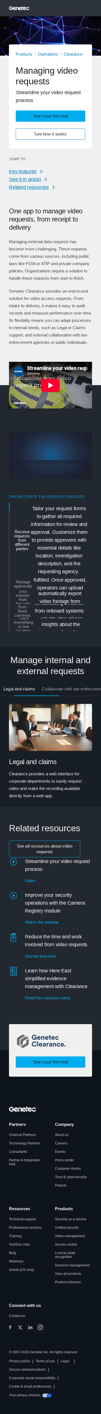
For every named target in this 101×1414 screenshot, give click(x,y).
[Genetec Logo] (19, 8)
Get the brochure (40, 956)
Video (30, 880)
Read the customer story (47, 997)
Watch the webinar (42, 922)
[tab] (51, 540)
